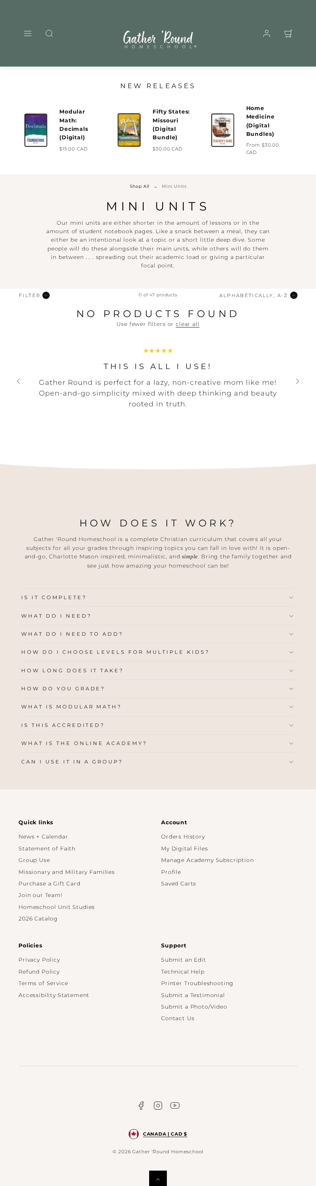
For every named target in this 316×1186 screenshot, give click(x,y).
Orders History (183, 836)
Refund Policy (39, 971)
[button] (27, 33)
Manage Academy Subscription (207, 860)
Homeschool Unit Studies (56, 907)
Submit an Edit (183, 959)
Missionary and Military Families (66, 872)
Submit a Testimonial (193, 995)
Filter (29, 295)
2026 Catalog (38, 918)
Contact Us (177, 1018)
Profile (171, 872)
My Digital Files (184, 848)
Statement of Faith (47, 848)
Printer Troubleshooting (197, 983)
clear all (188, 324)
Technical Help (183, 971)
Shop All (140, 186)
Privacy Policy (39, 959)
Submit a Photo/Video (194, 1006)
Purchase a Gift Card (49, 883)
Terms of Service (43, 983)
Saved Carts (178, 883)
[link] (266, 33)
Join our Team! (40, 895)
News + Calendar (43, 836)
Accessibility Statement (53, 995)
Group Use (34, 860)
